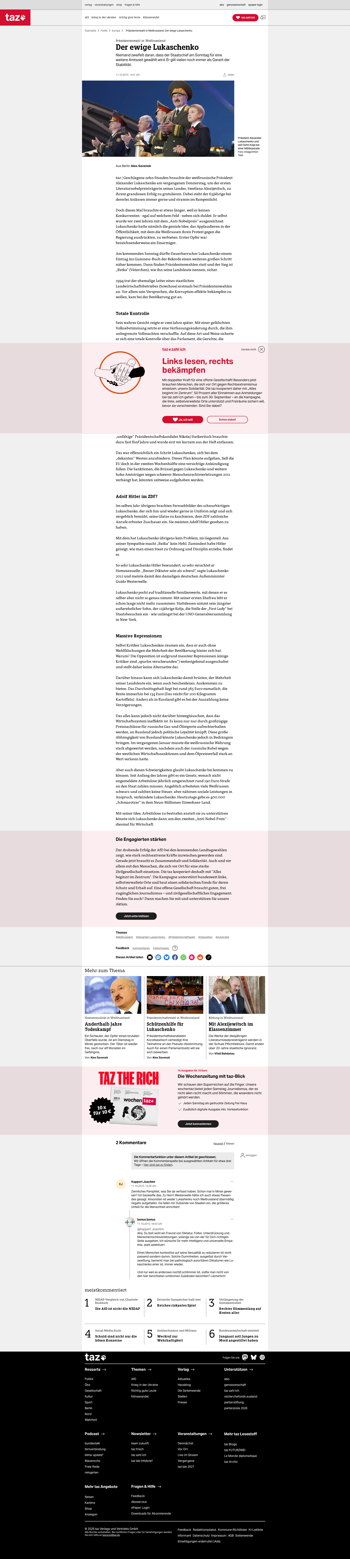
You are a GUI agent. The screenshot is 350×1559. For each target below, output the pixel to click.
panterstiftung (234, 1402)
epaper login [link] (255, 4)
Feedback (138, 1496)
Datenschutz (201, 1535)
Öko (87, 1385)
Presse (182, 1402)
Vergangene (186, 1461)
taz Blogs (230, 1444)
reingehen (91, 1472)
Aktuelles (184, 1379)
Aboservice (139, 1502)
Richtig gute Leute (143, 1391)
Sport (88, 1402)
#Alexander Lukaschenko (151, 937)
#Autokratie (222, 937)
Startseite (90, 30)
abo (227, 1379)
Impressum (219, 1535)
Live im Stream (188, 1455)
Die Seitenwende (189, 1391)
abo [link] (222, 4)
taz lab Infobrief (142, 1461)
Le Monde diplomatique (240, 1456)
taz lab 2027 (186, 1467)
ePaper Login (140, 1508)
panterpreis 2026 (236, 1408)
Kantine (90, 1503)
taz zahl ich (231, 1391)
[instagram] (262, 1359)
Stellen (182, 1396)
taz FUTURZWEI (234, 1450)
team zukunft (140, 1443)
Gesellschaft (93, 1391)
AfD (133, 1379)
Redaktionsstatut (205, 1530)
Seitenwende (244, 1535)
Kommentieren (141, 948)
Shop (88, 1509)
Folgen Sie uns (231, 1357)
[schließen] (261, 349)
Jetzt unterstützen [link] (136, 916)
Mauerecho (92, 1461)
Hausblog (184, 1385)
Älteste (230, 1143)
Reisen (89, 1497)
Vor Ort (183, 1449)
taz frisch (137, 1449)
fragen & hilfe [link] (132, 4)
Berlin (89, 1408)
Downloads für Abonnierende (151, 1513)
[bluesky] (254, 1359)
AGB (231, 1535)
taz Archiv (231, 1462)
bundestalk (92, 1443)
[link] (88, 18)
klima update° (94, 1455)
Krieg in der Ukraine (144, 1385)
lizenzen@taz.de (111, 1535)
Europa (116, 30)
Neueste (218, 1143)
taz (96, 1357)
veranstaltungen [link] (104, 4)
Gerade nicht (248, 349)
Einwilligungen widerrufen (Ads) (199, 1541)
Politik (104, 30)
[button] (263, 17)
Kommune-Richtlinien (233, 1530)
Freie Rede (92, 1467)
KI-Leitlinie (256, 1530)
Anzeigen (91, 1514)
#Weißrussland (124, 937)
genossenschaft (235, 1385)
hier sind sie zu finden (158, 1165)
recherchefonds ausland (240, 1396)
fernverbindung (95, 1449)
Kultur (89, 1396)
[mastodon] (245, 1359)
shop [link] (119, 4)
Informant (185, 1535)
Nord (88, 1414)
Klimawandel (140, 1396)
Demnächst (185, 1443)
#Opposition (205, 937)
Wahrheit (91, 1420)
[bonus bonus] (130, 1222)
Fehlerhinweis (161, 948)
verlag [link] (88, 4)
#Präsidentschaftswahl (182, 937)
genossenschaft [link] (236, 4)
